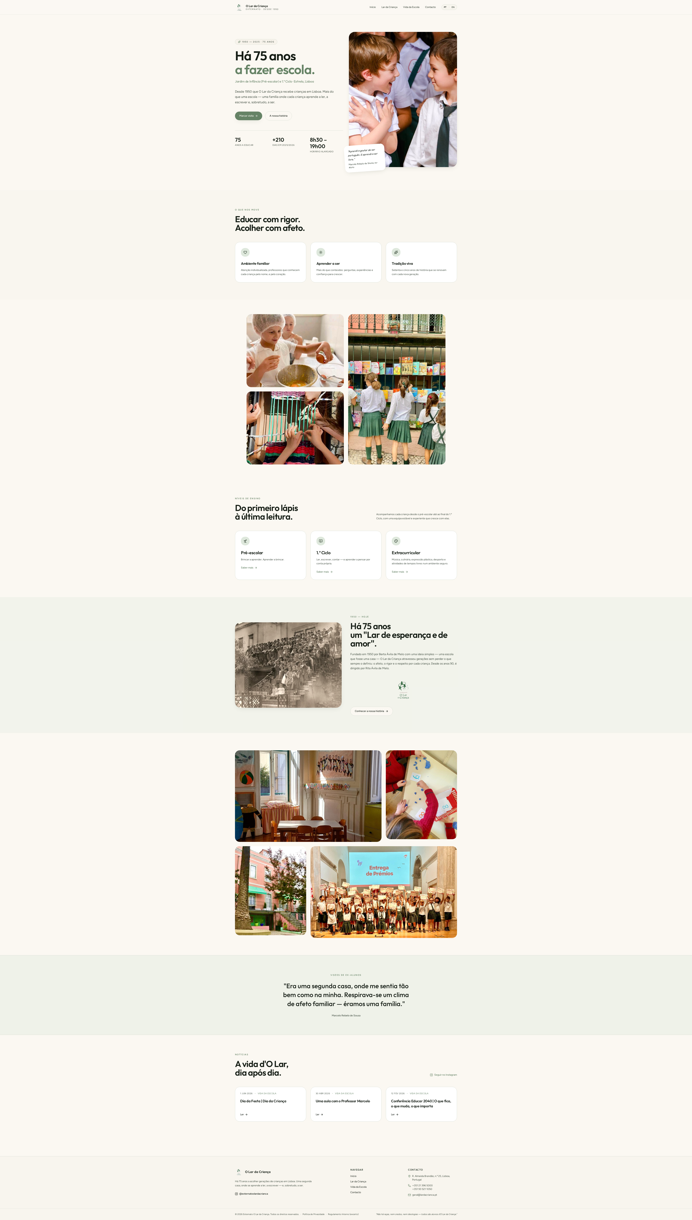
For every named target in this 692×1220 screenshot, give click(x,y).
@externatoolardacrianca (253, 1193)
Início (373, 7)
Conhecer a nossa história (369, 711)
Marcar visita (246, 115)
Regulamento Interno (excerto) (343, 1214)
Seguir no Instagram (445, 1074)
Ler (242, 1114)
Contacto (430, 7)
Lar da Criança (389, 7)
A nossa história (278, 115)
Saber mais (247, 567)
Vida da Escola (411, 7)
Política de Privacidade (314, 1214)
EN (453, 7)
